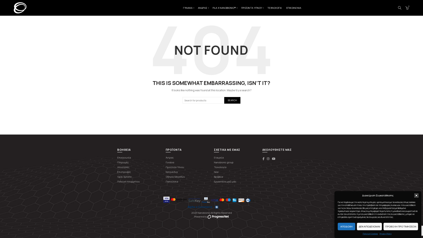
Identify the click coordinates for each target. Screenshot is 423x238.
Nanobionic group (223, 162)
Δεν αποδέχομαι (369, 226)
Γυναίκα (188, 7)
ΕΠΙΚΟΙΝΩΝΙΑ (293, 7)
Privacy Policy (386, 233)
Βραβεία (218, 176)
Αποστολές (123, 167)
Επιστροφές (124, 172)
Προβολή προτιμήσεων (400, 226)
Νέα (216, 172)
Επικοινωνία (124, 157)
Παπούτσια (172, 181)
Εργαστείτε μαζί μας (225, 181)
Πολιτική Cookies (370, 233)
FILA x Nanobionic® (224, 7)
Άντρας (170, 157)
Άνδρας (202, 7)
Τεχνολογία (274, 7)
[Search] (399, 7)
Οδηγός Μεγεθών (175, 176)
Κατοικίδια (172, 172)
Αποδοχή (346, 226)
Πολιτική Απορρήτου (128, 181)
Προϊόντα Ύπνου (251, 7)
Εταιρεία (219, 157)
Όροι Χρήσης (124, 176)
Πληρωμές (123, 162)
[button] (416, 195)
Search (232, 100)
